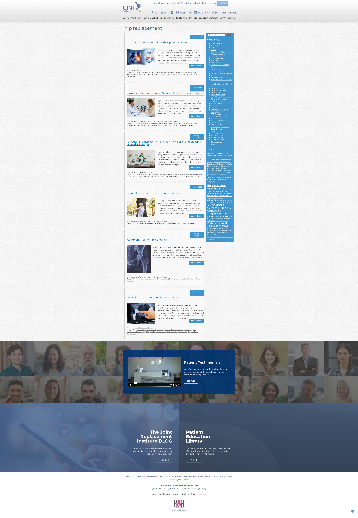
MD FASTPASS (222, 3)
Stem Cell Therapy (218, 140)
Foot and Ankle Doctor (222, 162)
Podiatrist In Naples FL (222, 221)
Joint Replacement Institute (184, 125)
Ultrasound (215, 144)
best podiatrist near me (221, 160)
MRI (212, 86)
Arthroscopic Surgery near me (224, 155)
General (214, 67)
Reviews (223, 18)
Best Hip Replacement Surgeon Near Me (150, 123)
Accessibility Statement (226, 476)
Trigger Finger (216, 142)
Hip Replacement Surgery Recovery (151, 176)
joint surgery (188, 330)
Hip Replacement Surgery (156, 74)
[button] (352, 511)
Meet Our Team (136, 18)
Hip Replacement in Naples (185, 72)
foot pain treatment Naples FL (219, 172)
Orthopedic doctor (218, 88)
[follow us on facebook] (172, 12)
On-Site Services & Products (186, 18)
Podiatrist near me (217, 225)
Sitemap (185, 479)
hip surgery (151, 279)
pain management (215, 218)
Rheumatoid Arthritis (219, 116)
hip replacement (169, 72)
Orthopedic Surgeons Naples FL (156, 332)
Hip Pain (138, 70)
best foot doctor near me (213, 157)
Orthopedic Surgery (160, 121)
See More (191, 380)
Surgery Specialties (167, 18)
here (206, 3)
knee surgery (140, 332)
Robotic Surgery (173, 121)
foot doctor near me (216, 170)
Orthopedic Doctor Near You (215, 198)
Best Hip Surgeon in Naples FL (174, 123)
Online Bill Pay (204, 12)
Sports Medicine (217, 135)
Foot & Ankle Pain (217, 58)
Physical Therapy (192, 74)
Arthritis (209, 153)
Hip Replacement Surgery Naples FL (178, 174)
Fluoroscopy (215, 56)
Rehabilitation (131, 76)
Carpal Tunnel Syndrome (220, 52)
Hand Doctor (216, 69)
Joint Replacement (160, 223)
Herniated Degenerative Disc (221, 73)
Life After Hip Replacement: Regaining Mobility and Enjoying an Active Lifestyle (164, 143)
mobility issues (170, 74)
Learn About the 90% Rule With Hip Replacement (157, 42)
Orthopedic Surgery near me (219, 216)
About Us (126, 18)
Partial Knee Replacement (221, 97)
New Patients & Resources (208, 18)
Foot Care (214, 60)
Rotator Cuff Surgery (219, 120)
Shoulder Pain (216, 125)
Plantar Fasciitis (216, 103)
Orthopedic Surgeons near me (177, 332)
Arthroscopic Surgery (219, 43)
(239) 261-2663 (162, 12)
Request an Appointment (226, 12)
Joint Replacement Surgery (144, 121)
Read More (197, 66)
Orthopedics (215, 93)
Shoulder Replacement (220, 127)
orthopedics (190, 223)
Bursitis (213, 50)
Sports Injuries (216, 133)
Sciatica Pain (215, 122)
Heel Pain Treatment (219, 71)
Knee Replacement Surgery (221, 84)
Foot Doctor (215, 63)
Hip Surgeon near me (167, 125)
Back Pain (214, 45)
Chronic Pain (210, 162)
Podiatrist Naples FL (218, 223)
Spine (213, 131)
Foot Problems (229, 175)
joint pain (151, 223)
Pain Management (218, 95)
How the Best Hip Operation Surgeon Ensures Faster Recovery (165, 93)
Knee (213, 82)
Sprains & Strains (217, 137)
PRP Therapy (216, 114)
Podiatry (214, 108)
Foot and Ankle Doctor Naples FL (219, 164)
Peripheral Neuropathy (219, 99)
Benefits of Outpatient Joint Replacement (152, 297)
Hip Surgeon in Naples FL (151, 125)
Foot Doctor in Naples (220, 168)
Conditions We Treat (150, 18)
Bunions (214, 48)
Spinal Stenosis (216, 129)
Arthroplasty (141, 330)
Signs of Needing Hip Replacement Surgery (153, 193)
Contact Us (231, 18)
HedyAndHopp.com (182, 510)
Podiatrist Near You (213, 228)
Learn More (163, 459)
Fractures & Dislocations (220, 65)
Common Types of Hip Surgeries (147, 239)
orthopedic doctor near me (219, 195)
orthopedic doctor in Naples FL (219, 193)
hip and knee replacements (145, 72)
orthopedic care (181, 74)
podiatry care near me (220, 230)
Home (127, 476)
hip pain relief (159, 72)
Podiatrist (214, 105)
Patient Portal (186, 12)
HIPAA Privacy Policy (175, 479)
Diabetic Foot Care (218, 54)
